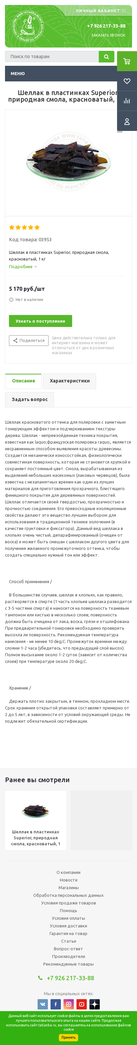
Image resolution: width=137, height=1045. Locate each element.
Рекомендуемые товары (68, 964)
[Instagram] (69, 1004)
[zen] (94, 1004)
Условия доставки (68, 925)
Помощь (68, 910)
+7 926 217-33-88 (106, 26)
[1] (12, 227)
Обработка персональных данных (68, 895)
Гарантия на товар (68, 933)
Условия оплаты (68, 918)
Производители (68, 956)
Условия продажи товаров (68, 902)
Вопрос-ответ (68, 948)
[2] (18, 227)
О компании (68, 872)
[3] (25, 227)
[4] (31, 227)
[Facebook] (56, 1004)
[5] (37, 227)
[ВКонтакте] (43, 1004)
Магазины (69, 887)
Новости (68, 880)
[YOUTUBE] (81, 1004)
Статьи (68, 941)
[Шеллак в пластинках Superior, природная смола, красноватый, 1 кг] (68, 161)
